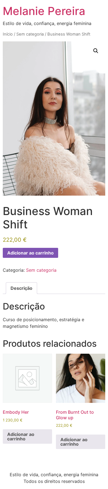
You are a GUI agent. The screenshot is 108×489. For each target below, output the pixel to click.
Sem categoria (30, 34)
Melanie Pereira (44, 11)
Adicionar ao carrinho (30, 253)
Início (8, 34)
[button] (96, 51)
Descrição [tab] (21, 288)
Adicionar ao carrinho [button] (20, 436)
